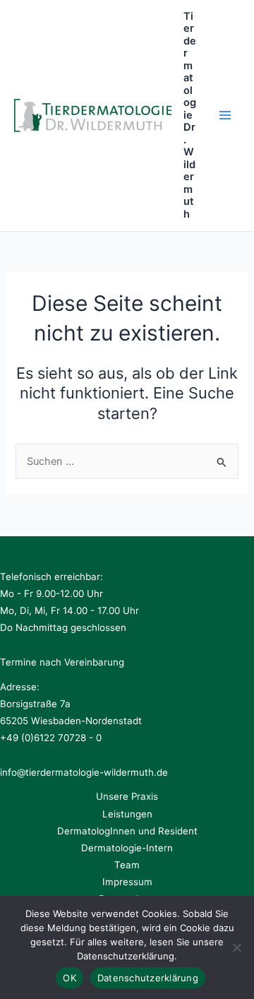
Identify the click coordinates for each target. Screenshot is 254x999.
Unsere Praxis (127, 796)
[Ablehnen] (236, 947)
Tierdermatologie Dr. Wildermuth (189, 115)
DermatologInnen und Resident (127, 831)
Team (127, 864)
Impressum (127, 881)
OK (69, 977)
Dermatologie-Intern (127, 847)
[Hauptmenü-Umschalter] (225, 115)
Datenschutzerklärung (147, 977)
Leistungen (127, 814)
